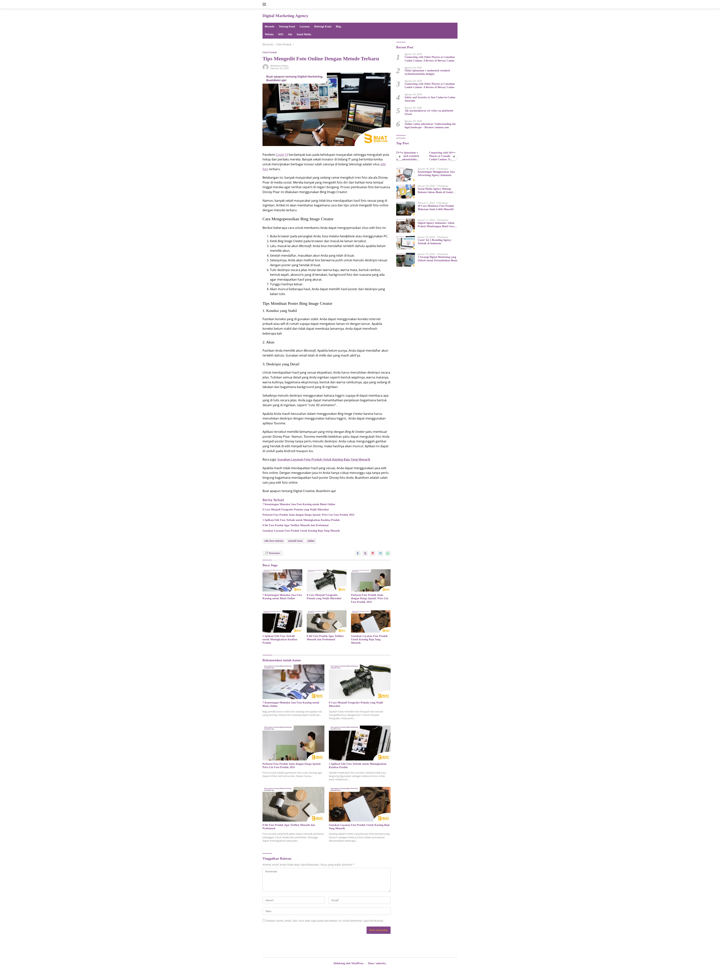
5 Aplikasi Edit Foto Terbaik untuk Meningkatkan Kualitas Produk (301, 520)
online (311, 540)
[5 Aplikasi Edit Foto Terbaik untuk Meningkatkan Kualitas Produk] (282, 621)
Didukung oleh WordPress (348, 963)
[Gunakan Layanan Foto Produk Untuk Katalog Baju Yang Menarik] (371, 621)
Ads (290, 34)
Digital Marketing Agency (285, 15)
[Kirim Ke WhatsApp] (388, 553)
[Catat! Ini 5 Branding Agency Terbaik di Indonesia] (405, 243)
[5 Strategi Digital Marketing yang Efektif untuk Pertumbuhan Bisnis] (405, 260)
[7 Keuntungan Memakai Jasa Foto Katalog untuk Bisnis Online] (282, 580)
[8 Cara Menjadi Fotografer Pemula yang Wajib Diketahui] (326, 580)
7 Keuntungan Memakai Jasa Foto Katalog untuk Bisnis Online (298, 504)
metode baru (295, 540)
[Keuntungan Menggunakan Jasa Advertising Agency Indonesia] (405, 174)
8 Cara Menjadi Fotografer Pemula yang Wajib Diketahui (295, 509)
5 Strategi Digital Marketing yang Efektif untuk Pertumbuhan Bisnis (437, 258)
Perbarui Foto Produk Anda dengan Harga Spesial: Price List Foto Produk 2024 (308, 514)
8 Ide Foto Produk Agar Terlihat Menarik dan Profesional (295, 525)
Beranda (269, 26)
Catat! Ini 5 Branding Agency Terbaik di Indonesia (434, 241)
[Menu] (265, 4)
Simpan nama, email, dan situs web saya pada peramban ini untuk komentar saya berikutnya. (325, 920)
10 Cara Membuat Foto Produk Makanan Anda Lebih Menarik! (436, 207)
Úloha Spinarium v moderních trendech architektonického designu (427, 72)
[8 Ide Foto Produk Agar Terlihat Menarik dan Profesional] (326, 621)
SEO (280, 34)
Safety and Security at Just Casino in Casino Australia (430, 99)
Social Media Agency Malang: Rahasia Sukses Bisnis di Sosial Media (435, 190)
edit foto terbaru (273, 540)
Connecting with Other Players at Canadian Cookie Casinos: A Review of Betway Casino (430, 59)
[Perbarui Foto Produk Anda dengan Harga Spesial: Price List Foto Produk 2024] (371, 580)
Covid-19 (282, 155)
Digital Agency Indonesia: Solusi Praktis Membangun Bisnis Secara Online (437, 224)
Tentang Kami (287, 26)
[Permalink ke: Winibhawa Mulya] (265, 66)
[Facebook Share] (358, 553)
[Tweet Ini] (365, 553)
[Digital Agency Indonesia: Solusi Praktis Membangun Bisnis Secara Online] (405, 226)
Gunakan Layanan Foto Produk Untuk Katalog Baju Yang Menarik (301, 530)
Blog (338, 26)
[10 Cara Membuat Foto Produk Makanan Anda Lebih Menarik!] (405, 208)
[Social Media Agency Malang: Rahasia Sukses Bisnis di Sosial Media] (405, 191)
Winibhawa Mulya (279, 65)
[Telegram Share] (380, 553)
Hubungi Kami (322, 26)
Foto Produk (269, 52)
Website (269, 34)
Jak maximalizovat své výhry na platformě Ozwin (429, 112)
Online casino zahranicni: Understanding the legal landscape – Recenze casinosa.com (430, 126)
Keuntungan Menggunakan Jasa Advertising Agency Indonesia (436, 173)
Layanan (305, 26)
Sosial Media (304, 34)
